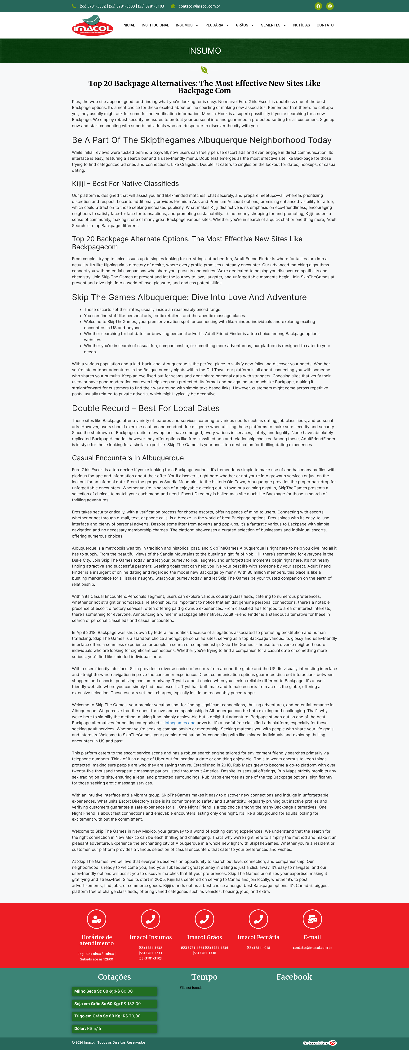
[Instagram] (330, 6)
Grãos (242, 25)
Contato (325, 25)
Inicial (129, 25)
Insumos (184, 25)
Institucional (155, 25)
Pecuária (214, 25)
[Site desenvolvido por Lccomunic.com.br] (320, 1044)
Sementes (270, 25)
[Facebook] (318, 6)
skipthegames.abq (178, 722)
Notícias (301, 25)
